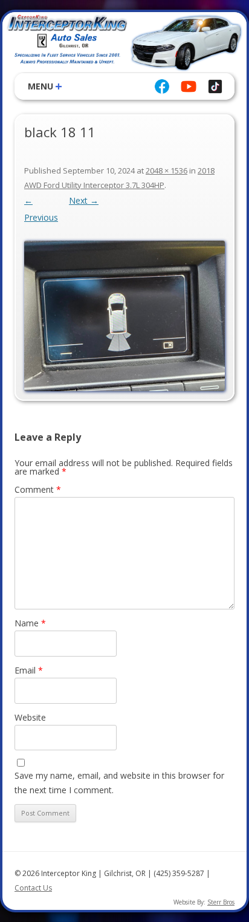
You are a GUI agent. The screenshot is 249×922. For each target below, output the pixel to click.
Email (29, 670)
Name (30, 623)
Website (30, 717)
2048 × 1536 (166, 170)
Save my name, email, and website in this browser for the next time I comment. (119, 783)
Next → (84, 200)
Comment (38, 489)
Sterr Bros (220, 902)
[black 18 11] (124, 316)
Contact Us (33, 888)
